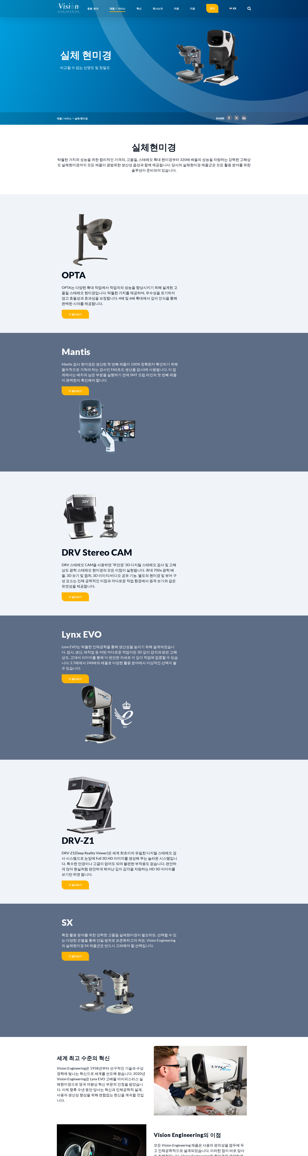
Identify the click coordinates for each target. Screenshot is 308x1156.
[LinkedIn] (243, 118)
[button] (249, 8)
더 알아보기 (75, 314)
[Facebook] (228, 118)
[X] (235, 118)
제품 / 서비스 (64, 118)
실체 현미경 (81, 118)
